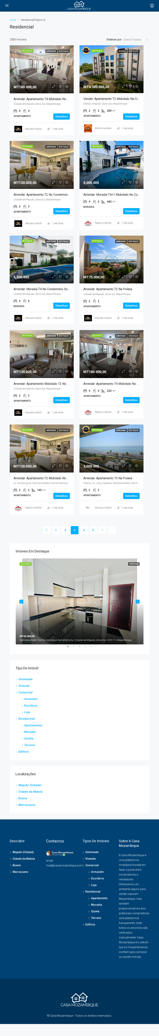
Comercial (25, 692)
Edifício (23, 751)
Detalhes (61, 116)
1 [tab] (70, 648)
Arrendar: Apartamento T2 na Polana (107, 289)
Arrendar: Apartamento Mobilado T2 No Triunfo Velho (49, 384)
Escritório (30, 705)
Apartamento (33, 725)
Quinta (28, 738)
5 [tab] (93, 648)
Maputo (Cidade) (29, 785)
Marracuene (26, 805)
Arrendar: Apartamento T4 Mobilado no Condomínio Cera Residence (59, 99)
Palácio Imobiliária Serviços (108, 223)
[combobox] (136, 40)
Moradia (30, 732)
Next (138, 602)
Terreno (29, 745)
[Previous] (47, 530)
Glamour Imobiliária (105, 507)
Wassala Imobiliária (35, 129)
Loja (27, 712)
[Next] (102, 530)
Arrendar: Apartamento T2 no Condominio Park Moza (49, 194)
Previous (21, 602)
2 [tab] (76, 648)
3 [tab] (81, 648)
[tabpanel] (79, 601)
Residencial (26, 718)
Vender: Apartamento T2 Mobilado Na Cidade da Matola (121, 99)
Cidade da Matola (30, 791)
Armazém (30, 699)
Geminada (25, 679)
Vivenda (23, 686)
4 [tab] (87, 648)
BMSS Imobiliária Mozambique (110, 128)
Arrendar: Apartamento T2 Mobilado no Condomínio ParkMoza (56, 478)
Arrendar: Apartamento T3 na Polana (107, 478)
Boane (22, 798)
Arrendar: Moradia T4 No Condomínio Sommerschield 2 (51, 289)
